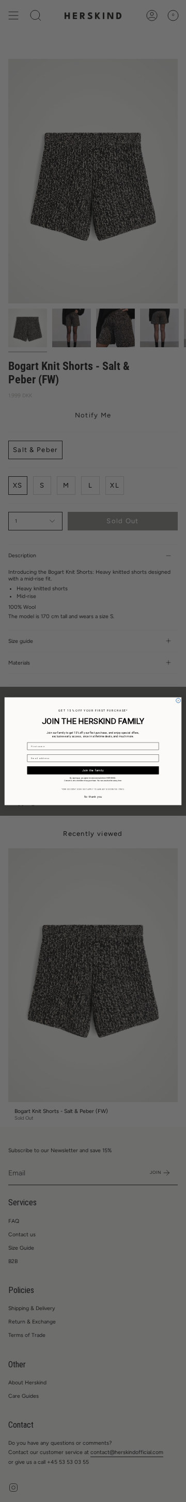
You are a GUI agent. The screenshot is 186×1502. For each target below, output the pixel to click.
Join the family (93, 770)
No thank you (93, 796)
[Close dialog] (178, 700)
